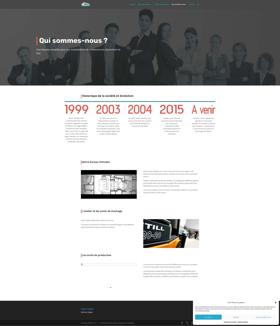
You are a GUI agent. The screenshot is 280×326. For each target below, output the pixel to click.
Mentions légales (243, 322)
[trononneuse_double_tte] (109, 265)
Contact (191, 4)
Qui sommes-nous (179, 4)
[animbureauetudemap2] (109, 198)
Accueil (132, 4)
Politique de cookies (230, 322)
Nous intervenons (162, 4)
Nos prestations (144, 4)
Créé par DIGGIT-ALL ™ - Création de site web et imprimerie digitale (107, 323)
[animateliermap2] (171, 247)
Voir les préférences (263, 317)
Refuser (236, 317)
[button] (276, 302)
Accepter (208, 317)
